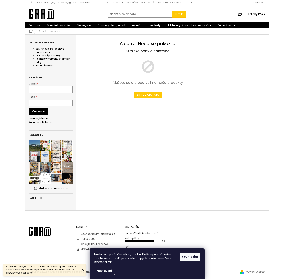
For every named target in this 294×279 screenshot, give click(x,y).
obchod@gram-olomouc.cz (98, 234)
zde (110, 262)
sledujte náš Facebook (94, 244)
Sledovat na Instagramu (53, 188)
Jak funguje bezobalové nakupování (128, 2)
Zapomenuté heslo (40, 122)
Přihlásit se (39, 111)
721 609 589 (88, 239)
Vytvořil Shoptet (255, 272)
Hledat (179, 14)
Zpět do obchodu (148, 94)
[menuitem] (34, 25)
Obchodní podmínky (169, 2)
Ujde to (129, 246)
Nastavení (104, 271)
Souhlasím (190, 257)
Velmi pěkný (132, 238)
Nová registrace (38, 118)
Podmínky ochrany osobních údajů (53, 60)
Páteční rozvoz (44, 65)
